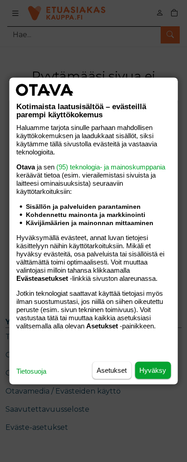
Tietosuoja (31, 371)
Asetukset (112, 370)
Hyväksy (152, 370)
